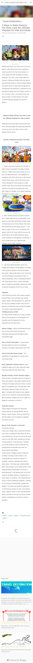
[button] (3, 36)
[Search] (31, 2)
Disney (5, 515)
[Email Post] (3, 513)
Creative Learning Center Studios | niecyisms (17, 2)
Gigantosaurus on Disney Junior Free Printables (13, 646)
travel (5, 518)
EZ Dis (10, 515)
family (16, 515)
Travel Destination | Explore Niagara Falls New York (14, 595)
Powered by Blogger (17, 660)
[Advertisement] (16, 556)
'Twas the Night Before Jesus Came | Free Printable (14, 622)
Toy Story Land (25, 515)
